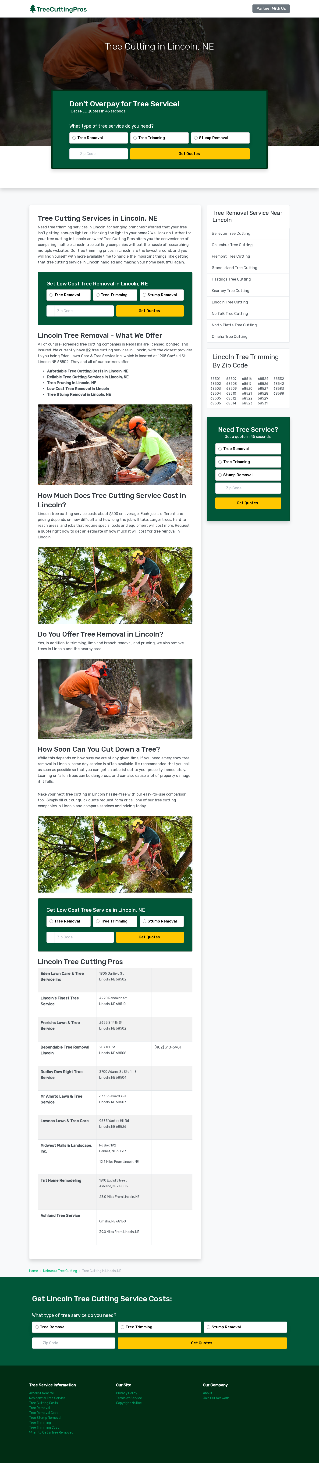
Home (33, 1271)
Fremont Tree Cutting (231, 256)
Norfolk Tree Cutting (230, 313)
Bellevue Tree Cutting (231, 233)
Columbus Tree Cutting (232, 245)
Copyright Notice (129, 1403)
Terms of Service (129, 1398)
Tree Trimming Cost (44, 1428)
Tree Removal (39, 1408)
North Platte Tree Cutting (234, 325)
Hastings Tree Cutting (231, 279)
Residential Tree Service (47, 1398)
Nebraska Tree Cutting (60, 1271)
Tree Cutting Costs (43, 1403)
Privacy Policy (126, 1393)
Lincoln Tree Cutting (230, 302)
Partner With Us (271, 8)
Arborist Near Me (41, 1393)
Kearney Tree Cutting (230, 290)
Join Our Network (216, 1398)
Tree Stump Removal (45, 1418)
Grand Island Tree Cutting (234, 268)
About (207, 1393)
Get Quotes (189, 153)
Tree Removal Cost (43, 1413)
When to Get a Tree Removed (51, 1432)
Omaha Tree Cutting (230, 336)
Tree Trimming (40, 1423)
